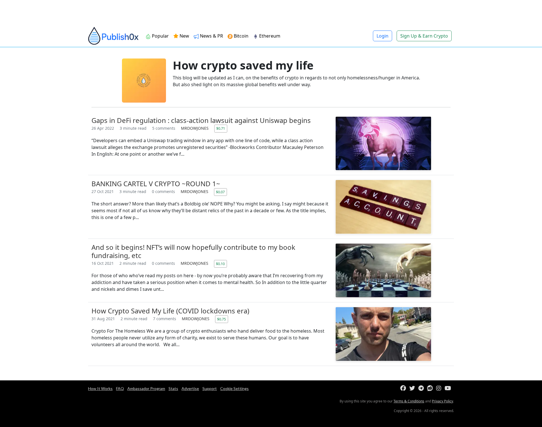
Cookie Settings (234, 388)
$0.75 (221, 319)
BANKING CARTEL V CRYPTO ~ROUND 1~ (155, 183)
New (183, 36)
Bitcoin (240, 36)
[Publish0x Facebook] (404, 388)
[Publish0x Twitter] (413, 388)
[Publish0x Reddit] (431, 388)
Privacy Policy (442, 401)
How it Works (100, 388)
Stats (173, 388)
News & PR (211, 36)
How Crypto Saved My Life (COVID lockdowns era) (170, 310)
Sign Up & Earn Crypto (424, 36)
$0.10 (220, 263)
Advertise (190, 388)
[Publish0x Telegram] (422, 388)
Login (382, 36)
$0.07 (220, 191)
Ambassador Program (146, 388)
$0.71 (220, 128)
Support (209, 388)
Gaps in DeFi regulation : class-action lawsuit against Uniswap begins (201, 120)
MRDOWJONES (195, 128)
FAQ (120, 388)
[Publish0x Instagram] (440, 388)
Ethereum (269, 36)
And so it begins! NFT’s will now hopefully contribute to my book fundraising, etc (193, 251)
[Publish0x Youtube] (449, 388)
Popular (160, 36)
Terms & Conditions (409, 401)
